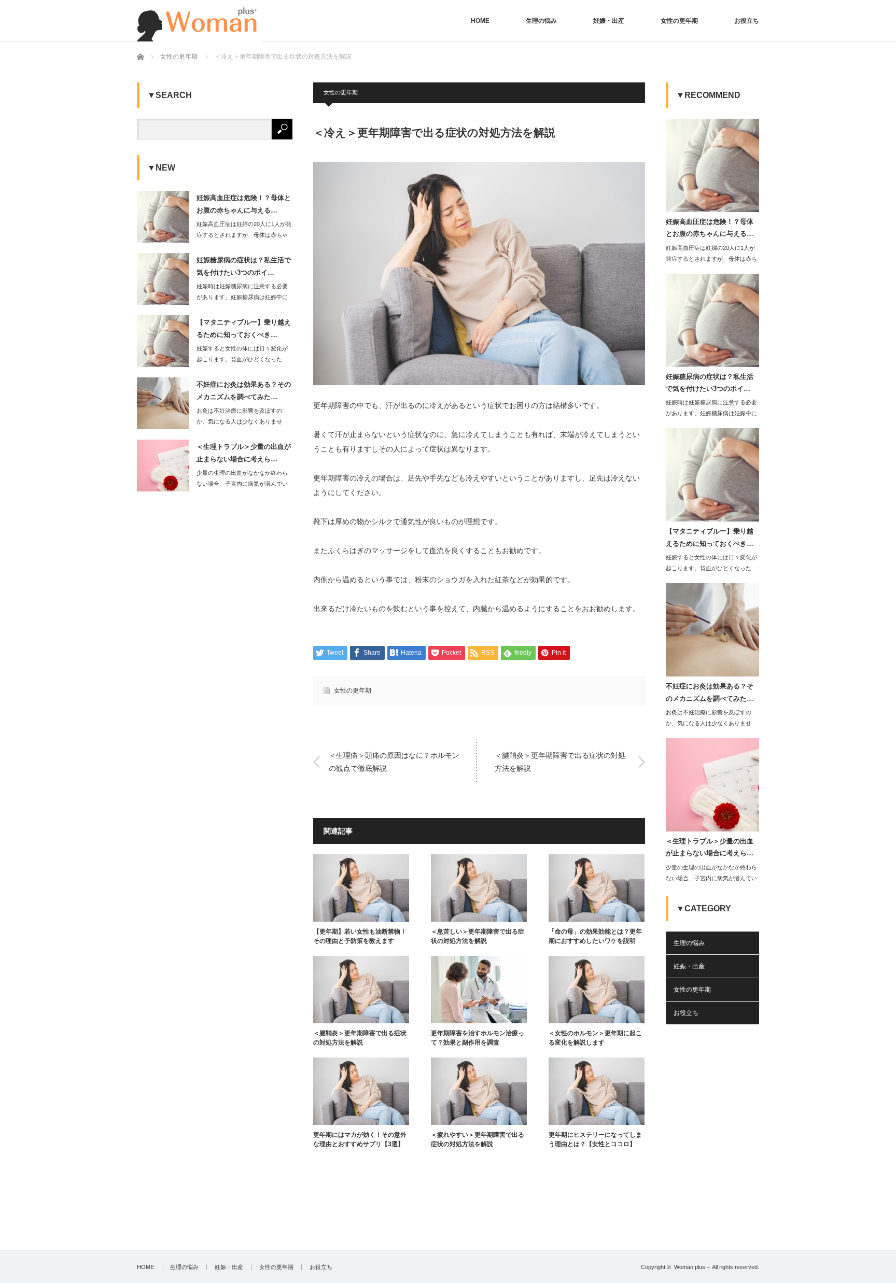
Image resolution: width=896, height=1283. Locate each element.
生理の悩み (541, 20)
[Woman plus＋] (199, 20)
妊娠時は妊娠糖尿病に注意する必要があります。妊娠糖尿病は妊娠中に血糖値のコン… (242, 297)
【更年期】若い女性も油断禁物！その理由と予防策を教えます (360, 936)
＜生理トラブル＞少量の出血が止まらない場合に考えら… (244, 452)
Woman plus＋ (692, 1267)
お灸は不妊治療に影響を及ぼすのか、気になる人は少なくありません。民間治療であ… (239, 421)
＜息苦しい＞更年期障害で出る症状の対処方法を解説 (477, 936)
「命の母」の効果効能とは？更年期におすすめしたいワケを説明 (595, 936)
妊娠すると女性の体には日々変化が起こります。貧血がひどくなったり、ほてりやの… (242, 359)
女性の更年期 (679, 20)
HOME (480, 20)
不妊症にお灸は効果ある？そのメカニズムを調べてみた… (244, 390)
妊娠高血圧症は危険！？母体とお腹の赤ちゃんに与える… (244, 204)
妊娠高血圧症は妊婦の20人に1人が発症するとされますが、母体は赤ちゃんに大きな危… (244, 235)
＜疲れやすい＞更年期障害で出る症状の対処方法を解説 (477, 1139)
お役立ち (746, 20)
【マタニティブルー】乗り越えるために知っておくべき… (244, 328)
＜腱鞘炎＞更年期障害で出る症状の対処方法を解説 (560, 761)
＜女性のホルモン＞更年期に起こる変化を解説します (595, 1038)
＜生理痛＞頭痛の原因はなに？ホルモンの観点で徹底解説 (394, 761)
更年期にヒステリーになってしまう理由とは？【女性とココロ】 (595, 1139)
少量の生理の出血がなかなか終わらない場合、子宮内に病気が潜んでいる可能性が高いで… (242, 484)
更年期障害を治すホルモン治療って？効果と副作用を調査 (477, 1038)
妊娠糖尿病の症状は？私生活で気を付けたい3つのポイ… (244, 266)
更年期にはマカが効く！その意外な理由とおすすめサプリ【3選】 (360, 1139)
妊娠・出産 (608, 20)
